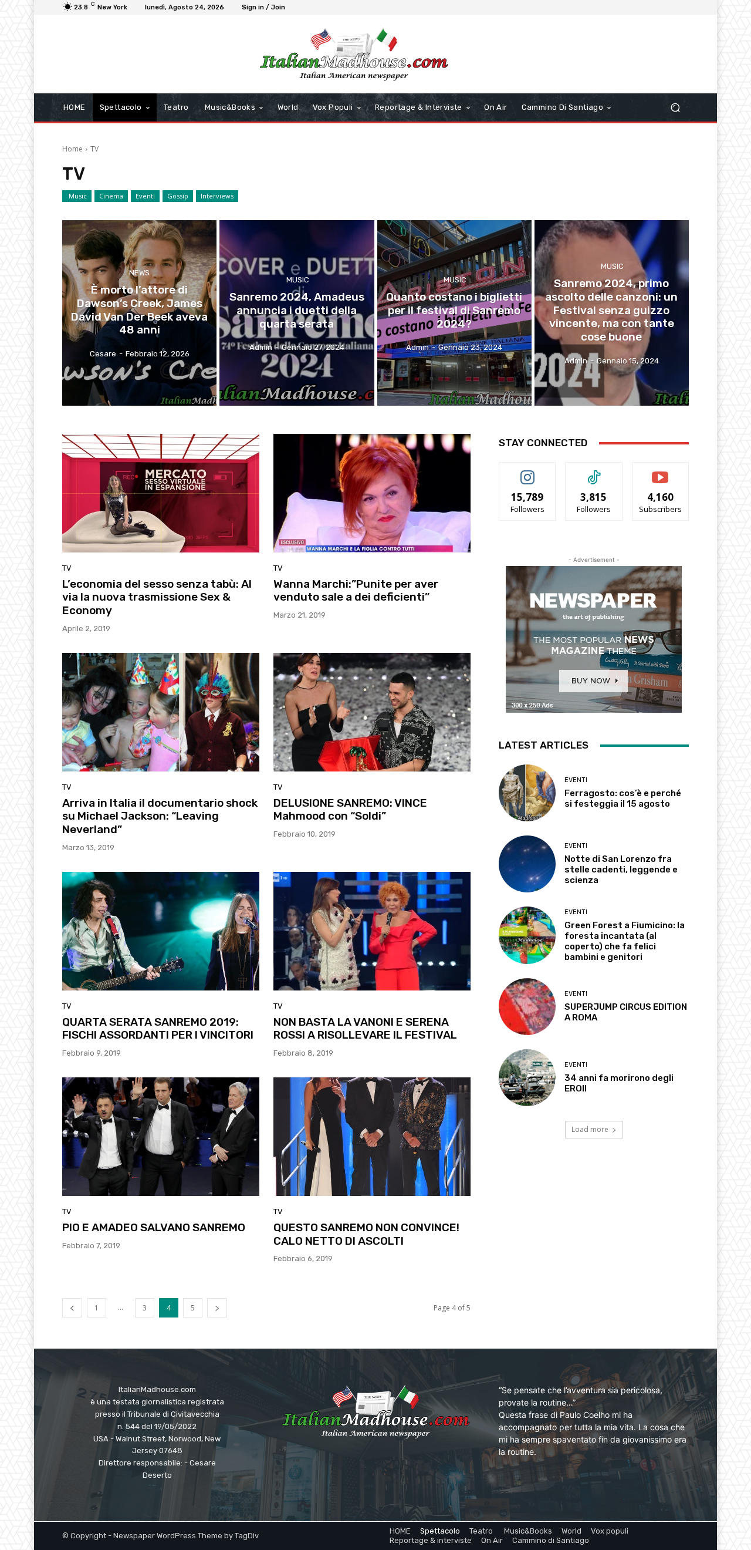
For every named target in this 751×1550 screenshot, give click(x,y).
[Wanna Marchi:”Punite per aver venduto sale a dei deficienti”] (372, 493)
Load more (589, 1129)
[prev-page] (72, 1308)
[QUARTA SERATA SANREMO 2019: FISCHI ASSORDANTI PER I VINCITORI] (160, 931)
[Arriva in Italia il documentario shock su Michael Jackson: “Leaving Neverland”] (160, 712)
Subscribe (660, 471)
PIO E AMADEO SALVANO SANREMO (153, 1227)
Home (72, 149)
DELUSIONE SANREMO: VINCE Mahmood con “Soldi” (350, 809)
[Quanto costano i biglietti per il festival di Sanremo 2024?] (454, 313)
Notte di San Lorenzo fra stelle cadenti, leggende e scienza (621, 869)
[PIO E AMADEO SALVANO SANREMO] (160, 1136)
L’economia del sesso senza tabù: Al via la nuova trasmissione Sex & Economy (157, 597)
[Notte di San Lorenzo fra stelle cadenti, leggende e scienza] (527, 863)
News (139, 273)
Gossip (177, 195)
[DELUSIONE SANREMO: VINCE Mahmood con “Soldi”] (372, 712)
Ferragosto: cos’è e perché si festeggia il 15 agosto (622, 798)
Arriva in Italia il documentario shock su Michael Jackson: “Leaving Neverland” (160, 816)
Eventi (145, 195)
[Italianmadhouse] (354, 54)
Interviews (217, 195)
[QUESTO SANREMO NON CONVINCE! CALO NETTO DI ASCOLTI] (372, 1136)
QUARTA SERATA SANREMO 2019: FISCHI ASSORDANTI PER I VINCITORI (157, 1028)
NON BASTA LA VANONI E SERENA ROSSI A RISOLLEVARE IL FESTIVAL (365, 1028)
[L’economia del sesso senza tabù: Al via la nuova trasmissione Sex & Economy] (160, 493)
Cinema (111, 195)
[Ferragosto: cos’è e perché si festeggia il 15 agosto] (527, 792)
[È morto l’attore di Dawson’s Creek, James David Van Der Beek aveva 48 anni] (139, 313)
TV (67, 568)
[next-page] (217, 1308)
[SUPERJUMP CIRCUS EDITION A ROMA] (527, 1006)
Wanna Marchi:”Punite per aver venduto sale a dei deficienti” (355, 590)
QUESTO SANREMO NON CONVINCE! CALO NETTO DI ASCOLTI (366, 1234)
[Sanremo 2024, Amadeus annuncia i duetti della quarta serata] (296, 313)
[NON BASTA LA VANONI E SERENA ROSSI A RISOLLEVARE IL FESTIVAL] (372, 931)
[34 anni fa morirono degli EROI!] (527, 1077)
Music (77, 195)
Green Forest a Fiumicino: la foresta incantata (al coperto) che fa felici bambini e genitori (624, 941)
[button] (675, 108)
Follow (528, 471)
